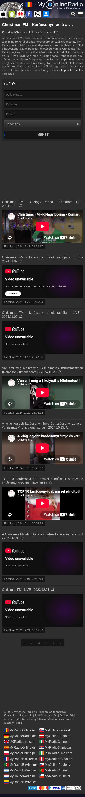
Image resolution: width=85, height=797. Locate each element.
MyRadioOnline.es (22, 747)
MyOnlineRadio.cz (58, 764)
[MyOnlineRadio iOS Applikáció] (4, 14)
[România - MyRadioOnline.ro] (29, 4)
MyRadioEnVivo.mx (23, 764)
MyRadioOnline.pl (22, 753)
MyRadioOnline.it (57, 741)
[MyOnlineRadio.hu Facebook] (30, 14)
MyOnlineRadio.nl (22, 776)
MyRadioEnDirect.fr (23, 759)
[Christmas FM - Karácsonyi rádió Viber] (38, 14)
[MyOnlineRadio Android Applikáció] (13, 14)
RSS (19, 722)
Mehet (43, 134)
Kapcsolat (10, 715)
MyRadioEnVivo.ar (22, 770)
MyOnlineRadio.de (22, 736)
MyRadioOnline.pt (57, 770)
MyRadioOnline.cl (57, 776)
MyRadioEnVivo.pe (58, 759)
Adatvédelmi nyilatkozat (32, 719)
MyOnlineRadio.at (57, 736)
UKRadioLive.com (22, 741)
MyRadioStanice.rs (58, 747)
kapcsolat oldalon (72, 70)
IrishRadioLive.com (58, 753)
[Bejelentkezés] (47, 14)
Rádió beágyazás (46, 715)
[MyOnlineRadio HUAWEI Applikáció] (21, 14)
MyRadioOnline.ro (22, 730)
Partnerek (25, 715)
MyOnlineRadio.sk (58, 730)
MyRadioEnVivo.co (23, 782)
